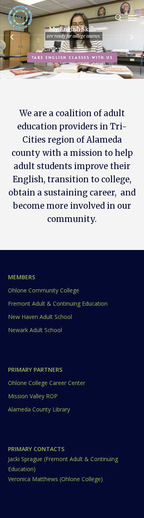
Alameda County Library (39, 409)
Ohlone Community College (43, 290)
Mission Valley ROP (33, 396)
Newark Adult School (35, 330)
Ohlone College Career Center (46, 383)
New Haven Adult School (40, 316)
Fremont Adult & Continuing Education (58, 303)
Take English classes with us (72, 57)
